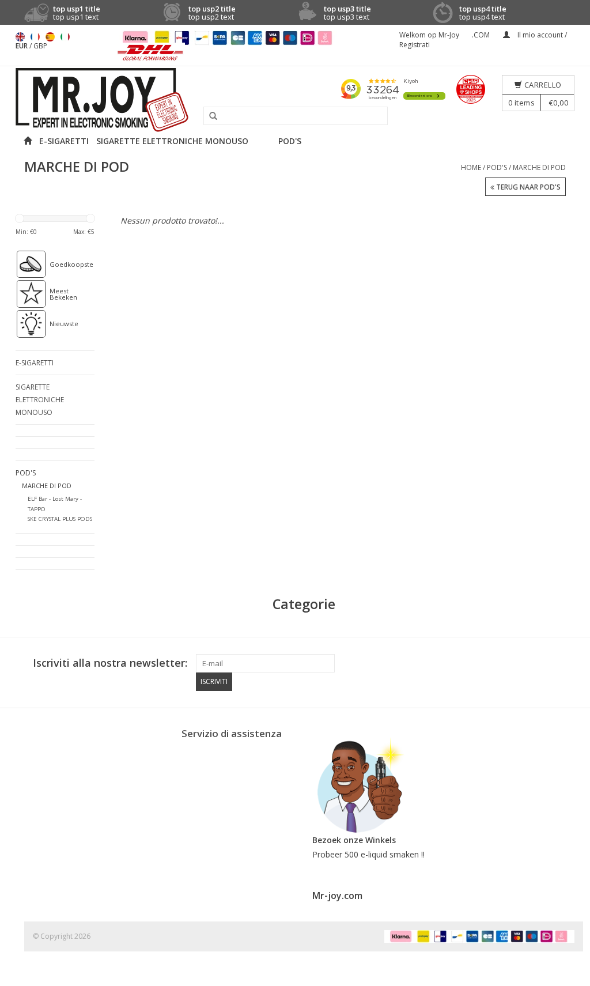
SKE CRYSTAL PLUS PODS (60, 519)
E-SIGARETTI (64, 140)
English (20, 36)
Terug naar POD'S (527, 187)
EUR (22, 46)
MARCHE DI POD (539, 167)
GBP (40, 46)
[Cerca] (209, 116)
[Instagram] (565, 663)
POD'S (289, 140)
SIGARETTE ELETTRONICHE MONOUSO (172, 140)
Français (35, 36)
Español (50, 36)
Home (471, 167)
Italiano (65, 36)
